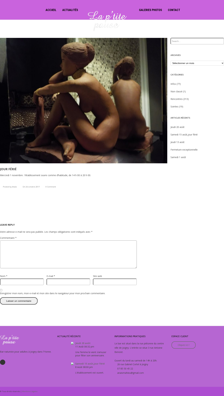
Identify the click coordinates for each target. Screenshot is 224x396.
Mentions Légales (29, 391)
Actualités (70, 10)
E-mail (51, 276)
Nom (3, 276)
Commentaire (8, 237)
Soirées (174, 106)
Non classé (176, 91)
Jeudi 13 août (177, 142)
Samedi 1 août (178, 157)
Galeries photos (150, 10)
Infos (173, 83)
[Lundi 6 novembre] (222, 198)
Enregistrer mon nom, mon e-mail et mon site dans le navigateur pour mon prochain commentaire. (52, 293)
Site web (97, 276)
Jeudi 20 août (177, 127)
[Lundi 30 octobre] (2, 198)
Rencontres (177, 99)
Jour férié (8, 169)
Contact (174, 10)
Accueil (51, 10)
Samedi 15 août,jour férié (184, 134)
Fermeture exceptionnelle (184, 149)
